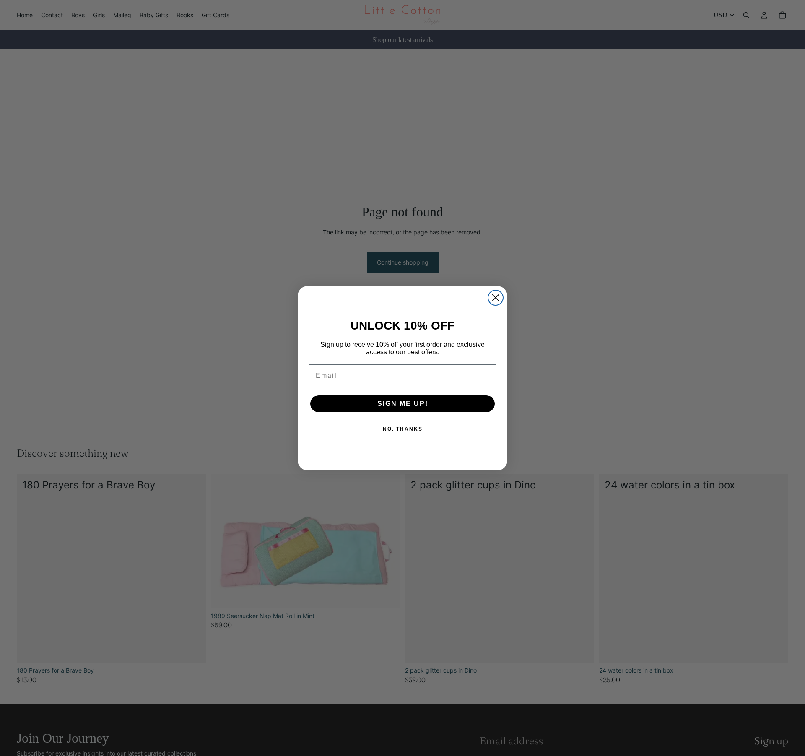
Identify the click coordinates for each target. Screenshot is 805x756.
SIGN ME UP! (402, 403)
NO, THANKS (403, 429)
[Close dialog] (495, 297)
